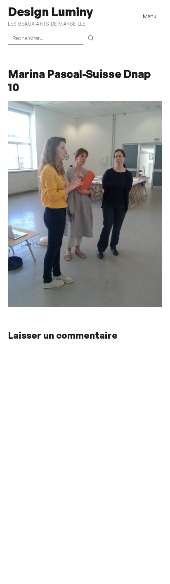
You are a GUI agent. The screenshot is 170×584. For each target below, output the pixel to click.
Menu (149, 16)
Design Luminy (50, 11)
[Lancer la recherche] (91, 38)
